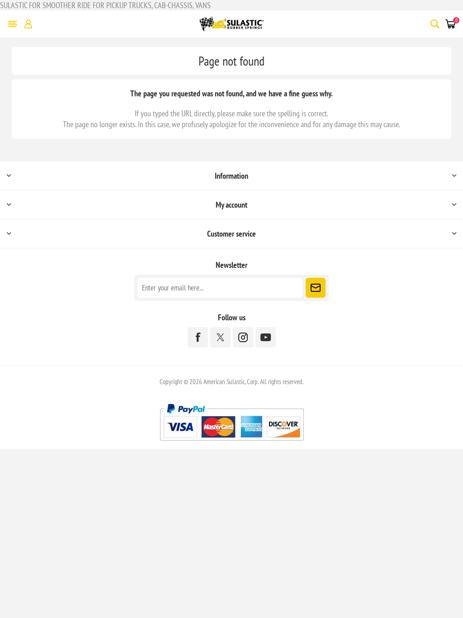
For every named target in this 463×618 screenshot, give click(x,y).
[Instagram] (243, 337)
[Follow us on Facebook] (198, 337)
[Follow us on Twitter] (220, 337)
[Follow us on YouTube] (265, 337)
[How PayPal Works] (232, 444)
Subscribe (316, 288)
